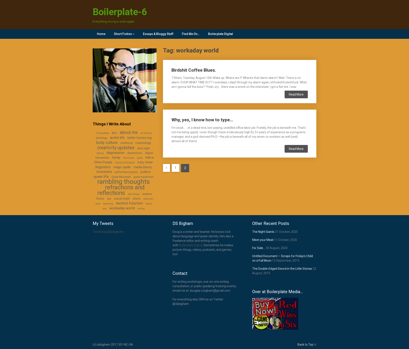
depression (115, 153)
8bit (114, 133)
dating (100, 153)
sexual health (122, 198)
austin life (117, 138)
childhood (126, 143)
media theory (143, 167)
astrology (101, 137)
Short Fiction (123, 34)
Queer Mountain (121, 176)
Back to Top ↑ (307, 344)
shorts (137, 198)
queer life (101, 176)
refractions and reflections (120, 190)
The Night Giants (263, 231)
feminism (128, 157)
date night (143, 148)
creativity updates (115, 147)
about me (129, 132)
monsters (104, 171)
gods (140, 157)
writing (141, 208)
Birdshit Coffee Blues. (193, 70)
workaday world (122, 208)
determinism (134, 153)
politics (146, 172)
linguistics (103, 167)
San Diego (134, 194)
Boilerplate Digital (220, 34)
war (105, 208)
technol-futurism (129, 203)
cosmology (143, 143)
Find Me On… (191, 34)
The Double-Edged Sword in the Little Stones (282, 268)
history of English (125, 162)
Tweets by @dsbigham (108, 231)
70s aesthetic (102, 133)
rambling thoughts (123, 181)
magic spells (122, 167)
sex (109, 198)
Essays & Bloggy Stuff (158, 34)
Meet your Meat (263, 240)
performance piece (126, 172)
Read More (296, 94)
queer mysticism (144, 176)
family (116, 157)
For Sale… (258, 248)
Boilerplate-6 (120, 11)
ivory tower (145, 162)
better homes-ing (139, 138)
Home (101, 34)
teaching (108, 203)
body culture (107, 142)
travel (149, 203)
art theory (146, 133)
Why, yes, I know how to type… (202, 119)
